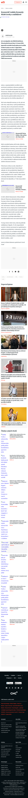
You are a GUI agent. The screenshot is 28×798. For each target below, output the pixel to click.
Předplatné (9, 678)
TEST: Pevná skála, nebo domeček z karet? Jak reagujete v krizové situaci (18, 503)
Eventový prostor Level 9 (12, 712)
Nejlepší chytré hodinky (6, 771)
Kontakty (7, 675)
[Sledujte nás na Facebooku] (12, 688)
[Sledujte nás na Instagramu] (15, 688)
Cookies (22, 789)
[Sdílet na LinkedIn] (18, 272)
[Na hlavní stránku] (3, 2)
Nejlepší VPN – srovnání (6, 773)
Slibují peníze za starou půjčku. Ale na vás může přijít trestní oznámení (13, 424)
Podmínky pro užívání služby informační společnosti (13, 788)
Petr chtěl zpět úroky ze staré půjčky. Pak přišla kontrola (17, 543)
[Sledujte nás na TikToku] (21, 688)
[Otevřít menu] (26, 2)
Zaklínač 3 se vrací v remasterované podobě (18, 576)
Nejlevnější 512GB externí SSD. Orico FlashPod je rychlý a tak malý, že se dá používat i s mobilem (18, 522)
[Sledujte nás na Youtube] (18, 688)
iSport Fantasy (8, 705)
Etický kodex (6, 794)
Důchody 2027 (18, 771)
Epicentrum (3, 722)
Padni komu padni (4, 753)
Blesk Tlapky (13, 703)
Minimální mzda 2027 (20, 773)
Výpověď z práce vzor (5, 754)
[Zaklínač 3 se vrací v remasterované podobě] (5, 579)
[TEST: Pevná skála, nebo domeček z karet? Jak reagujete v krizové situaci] (5, 510)
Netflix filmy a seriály (5, 774)
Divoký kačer (3, 756)
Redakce (13, 675)
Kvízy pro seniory (4, 728)
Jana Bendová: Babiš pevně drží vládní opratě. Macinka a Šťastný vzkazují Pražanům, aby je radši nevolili (17, 457)
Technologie (4, 761)
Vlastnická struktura (18, 791)
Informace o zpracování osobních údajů (12, 789)
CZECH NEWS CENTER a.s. (19, 780)
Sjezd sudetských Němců (6, 749)
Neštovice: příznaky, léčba (6, 724)
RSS (15, 678)
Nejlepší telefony (4, 767)
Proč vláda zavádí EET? (5, 751)
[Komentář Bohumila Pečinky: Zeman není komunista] (8, 189)
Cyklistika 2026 (19, 757)
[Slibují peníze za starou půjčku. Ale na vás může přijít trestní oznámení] (14, 414)
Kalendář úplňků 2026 (5, 730)
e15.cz (2, 8)
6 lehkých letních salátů (20, 737)
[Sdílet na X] (12, 272)
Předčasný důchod (19, 765)
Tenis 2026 (18, 751)
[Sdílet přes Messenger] (15, 272)
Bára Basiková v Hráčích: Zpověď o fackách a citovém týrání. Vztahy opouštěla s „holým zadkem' (18, 621)
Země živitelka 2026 (19, 774)
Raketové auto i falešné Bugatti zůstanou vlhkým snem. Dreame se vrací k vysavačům (18, 482)
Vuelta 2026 (8, 714)
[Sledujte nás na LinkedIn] (6, 688)
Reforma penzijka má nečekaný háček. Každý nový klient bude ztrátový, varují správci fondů (13, 376)
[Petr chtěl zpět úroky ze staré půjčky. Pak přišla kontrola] (5, 547)
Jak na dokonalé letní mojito (21, 735)
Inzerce (19, 675)
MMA (17, 746)
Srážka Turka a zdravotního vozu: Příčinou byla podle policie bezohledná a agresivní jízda (18, 436)
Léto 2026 (18, 719)
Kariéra (20, 678)
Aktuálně (3, 719)
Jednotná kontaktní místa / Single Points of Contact (13, 793)
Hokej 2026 (18, 749)
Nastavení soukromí (9, 791)
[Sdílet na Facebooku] (9, 272)
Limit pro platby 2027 (20, 769)
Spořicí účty (18, 767)
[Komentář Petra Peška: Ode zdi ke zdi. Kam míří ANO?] (8, 136)
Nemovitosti (8, 707)
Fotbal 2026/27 (19, 747)
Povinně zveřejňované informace (17, 794)
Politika (3, 742)
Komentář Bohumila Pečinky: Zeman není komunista (21, 187)
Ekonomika (18, 761)
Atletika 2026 (18, 755)
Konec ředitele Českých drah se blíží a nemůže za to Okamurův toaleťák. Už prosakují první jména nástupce (13, 304)
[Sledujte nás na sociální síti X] (9, 688)
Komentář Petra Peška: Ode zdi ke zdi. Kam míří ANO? (21, 135)
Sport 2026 (18, 742)
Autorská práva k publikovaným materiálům (14, 786)
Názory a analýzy (9, 8)
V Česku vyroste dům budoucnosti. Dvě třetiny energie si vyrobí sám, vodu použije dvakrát (13, 400)
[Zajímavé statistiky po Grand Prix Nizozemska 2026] (5, 612)
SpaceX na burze (4, 765)
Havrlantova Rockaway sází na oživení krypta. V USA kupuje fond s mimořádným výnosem (13, 352)
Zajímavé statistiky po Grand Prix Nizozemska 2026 (18, 608)
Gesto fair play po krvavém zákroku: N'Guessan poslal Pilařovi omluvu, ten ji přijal (18, 556)
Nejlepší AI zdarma (5, 769)
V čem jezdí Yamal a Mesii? (6, 726)
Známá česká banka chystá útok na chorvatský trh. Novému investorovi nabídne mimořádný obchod (12, 328)
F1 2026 (17, 753)
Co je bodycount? (4, 732)
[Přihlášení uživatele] (23, 2)
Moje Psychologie (5, 703)
